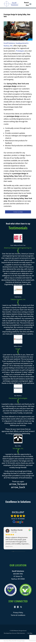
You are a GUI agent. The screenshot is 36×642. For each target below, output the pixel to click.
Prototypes (20, 51)
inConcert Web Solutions (18, 633)
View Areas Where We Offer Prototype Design (14, 640)
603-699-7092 (18, 574)
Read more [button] (9, 546)
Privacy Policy (18, 612)
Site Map (29, 633)
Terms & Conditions (18, 615)
